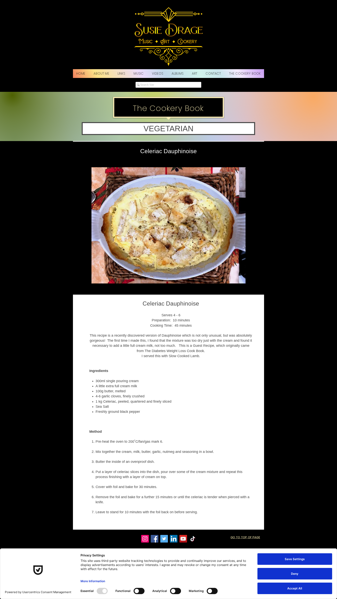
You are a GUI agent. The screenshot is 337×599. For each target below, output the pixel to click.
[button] (168, 128)
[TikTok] (193, 539)
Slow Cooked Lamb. (184, 356)
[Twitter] (164, 539)
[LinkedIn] (173, 539)
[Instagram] (145, 539)
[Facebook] (154, 539)
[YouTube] (183, 539)
